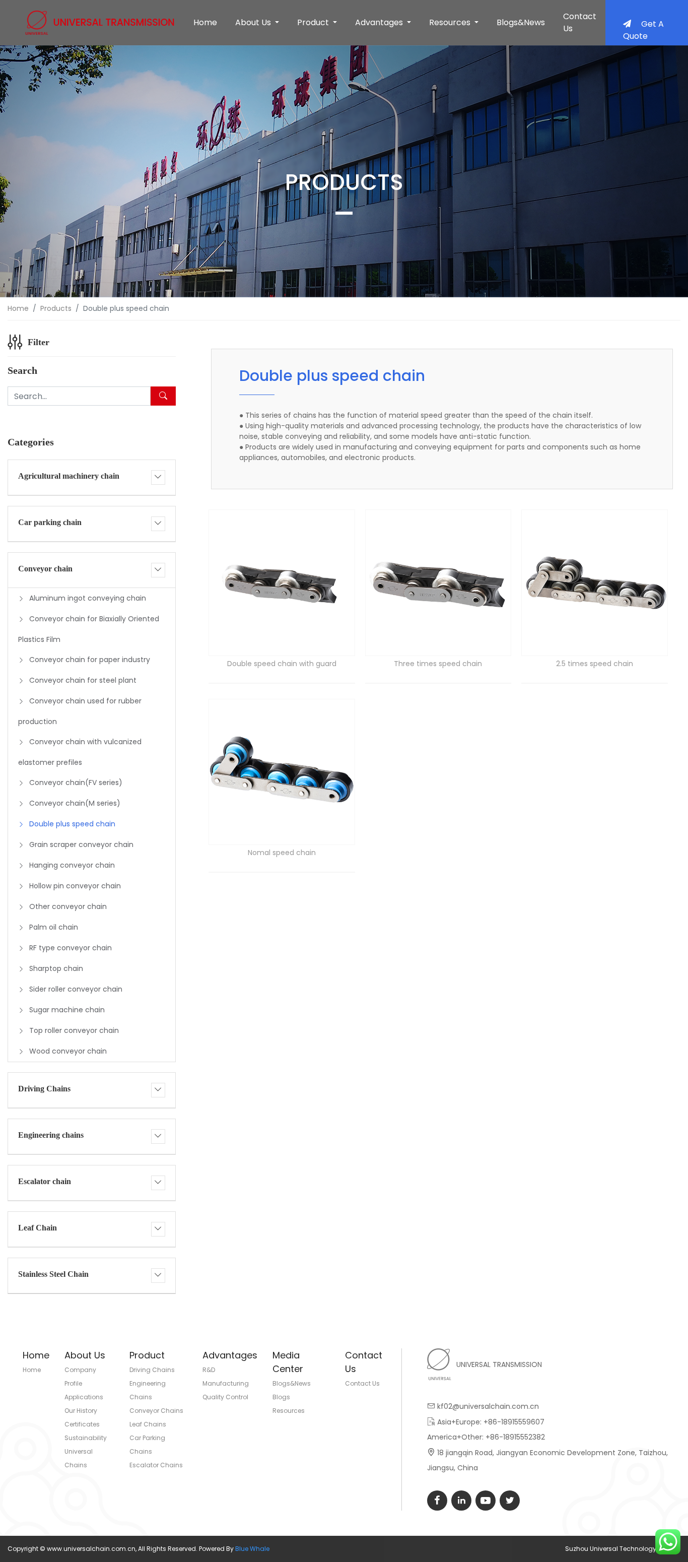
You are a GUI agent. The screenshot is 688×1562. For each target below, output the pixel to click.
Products (56, 308)
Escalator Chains (156, 1465)
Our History (80, 1410)
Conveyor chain (45, 568)
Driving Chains (44, 1088)
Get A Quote (643, 30)
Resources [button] (450, 22)
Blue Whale (252, 1548)
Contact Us (579, 22)
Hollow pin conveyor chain (75, 886)
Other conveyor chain (68, 906)
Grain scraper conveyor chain (81, 844)
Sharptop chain (56, 968)
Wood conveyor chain (68, 1051)
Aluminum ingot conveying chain (87, 598)
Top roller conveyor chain (74, 1030)
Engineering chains (51, 1135)
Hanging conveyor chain (72, 865)
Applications (83, 1397)
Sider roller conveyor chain (75, 989)
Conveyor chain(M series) (74, 803)
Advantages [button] (380, 22)
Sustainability (85, 1438)
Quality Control (225, 1397)
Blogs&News (521, 22)
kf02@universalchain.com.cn (488, 1406)
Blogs (281, 1397)
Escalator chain (44, 1181)
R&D (208, 1369)
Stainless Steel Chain (53, 1274)
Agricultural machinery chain (68, 476)
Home (205, 22)
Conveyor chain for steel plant (82, 680)
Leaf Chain (37, 1227)
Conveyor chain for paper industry (89, 660)
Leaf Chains (147, 1424)
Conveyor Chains (156, 1410)
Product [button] (314, 22)
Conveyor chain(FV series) (75, 782)
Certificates (82, 1424)
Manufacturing (225, 1383)
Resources (288, 1410)
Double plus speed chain (72, 824)
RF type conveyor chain (70, 948)
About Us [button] (254, 22)
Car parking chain (50, 522)
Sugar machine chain (67, 1010)
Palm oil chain (53, 927)
